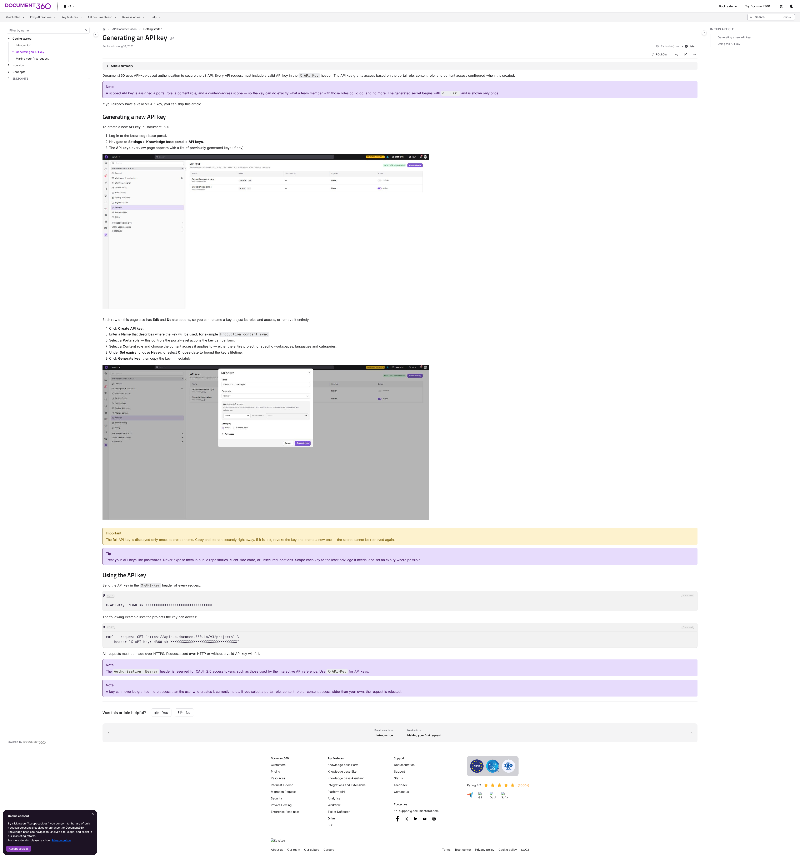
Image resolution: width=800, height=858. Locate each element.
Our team (293, 849)
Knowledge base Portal (343, 765)
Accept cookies (19, 848)
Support (399, 771)
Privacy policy (61, 840)
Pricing (275, 771)
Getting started (21, 38)
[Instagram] (434, 818)
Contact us (401, 791)
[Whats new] (781, 6)
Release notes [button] (131, 17)
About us (277, 849)
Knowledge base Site (342, 771)
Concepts (18, 72)
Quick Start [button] (13, 17)
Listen (692, 46)
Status (398, 778)
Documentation (404, 765)
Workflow (334, 805)
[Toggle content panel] (704, 32)
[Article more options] (694, 54)
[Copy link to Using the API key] (152, 575)
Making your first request (32, 58)
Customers (278, 765)
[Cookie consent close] (92, 814)
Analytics (334, 798)
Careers (329, 849)
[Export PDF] (685, 54)
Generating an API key (30, 52)
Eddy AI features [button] (40, 17)
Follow (661, 54)
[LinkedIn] (415, 818)
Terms (446, 849)
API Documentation (124, 29)
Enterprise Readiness (285, 811)
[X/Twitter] (406, 818)
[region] (400, 601)
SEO (331, 825)
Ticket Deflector (339, 811)
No (188, 712)
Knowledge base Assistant (346, 778)
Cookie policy (508, 849)
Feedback (401, 785)
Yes (165, 712)
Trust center (463, 849)
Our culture (311, 849)
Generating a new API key (734, 37)
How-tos (18, 65)
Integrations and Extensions (346, 785)
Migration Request (283, 791)
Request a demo (282, 785)
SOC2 (525, 849)
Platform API (336, 791)
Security (276, 798)
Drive (331, 818)
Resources (278, 778)
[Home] (28, 6)
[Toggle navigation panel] (95, 34)
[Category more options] (88, 79)
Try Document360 (757, 6)
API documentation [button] (100, 17)
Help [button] (153, 17)
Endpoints (20, 78)
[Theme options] (791, 6)
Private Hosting (281, 805)
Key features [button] (69, 17)
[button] (771, 17)
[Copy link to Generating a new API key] (172, 117)
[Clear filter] (86, 30)
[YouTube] (424, 818)
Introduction (23, 45)
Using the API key (729, 44)
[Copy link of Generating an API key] (172, 38)
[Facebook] (397, 818)
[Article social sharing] (676, 54)
